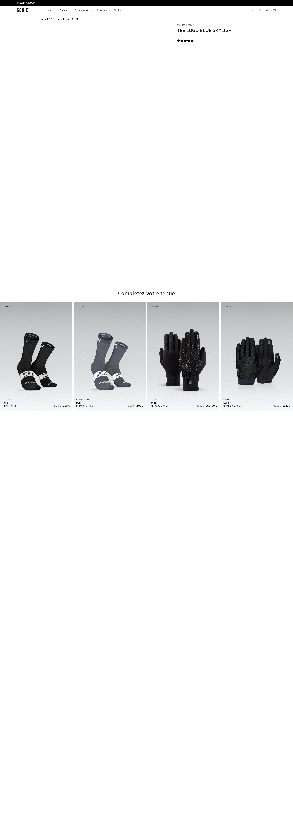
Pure (5, 403)
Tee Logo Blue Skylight (73, 19)
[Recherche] (252, 10)
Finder (153, 403)
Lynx (226, 403)
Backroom (55, 19)
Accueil (44, 19)
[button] (185, 41)
